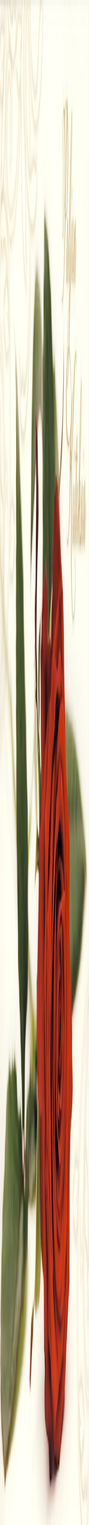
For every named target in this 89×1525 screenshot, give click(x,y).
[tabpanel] (44, 722)
